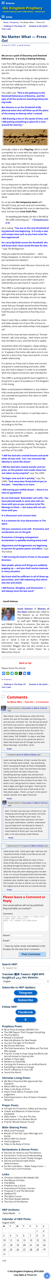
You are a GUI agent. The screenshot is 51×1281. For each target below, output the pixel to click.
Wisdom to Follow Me (14, 1061)
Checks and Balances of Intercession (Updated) (22, 1112)
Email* (6, 940)
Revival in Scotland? (13, 1037)
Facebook (25, 1012)
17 (4, 1244)
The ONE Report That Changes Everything (24, 1032)
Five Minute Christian (14, 1180)
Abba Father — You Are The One (20, 1116)
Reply (10, 749)
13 (24, 1240)
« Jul (4, 1260)
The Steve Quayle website (16, 1198)
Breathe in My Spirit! (39, 26)
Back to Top (25, 663)
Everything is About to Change (19, 1067)
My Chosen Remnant (14, 1045)
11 (11, 1240)
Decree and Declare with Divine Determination (19, 1162)
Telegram (25, 992)
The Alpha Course (13, 1196)
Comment (8, 913)
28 (31, 1249)
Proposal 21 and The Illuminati (19, 1190)
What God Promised (14, 1130)
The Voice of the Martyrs (16, 1201)
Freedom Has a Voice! (15, 1185)
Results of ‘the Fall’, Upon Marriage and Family (23, 1135)
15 (37, 1240)
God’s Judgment (12, 1141)
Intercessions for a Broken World (20, 1119)
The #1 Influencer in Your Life (18, 1069)
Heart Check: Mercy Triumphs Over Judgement (21, 1093)
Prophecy (14, 22)
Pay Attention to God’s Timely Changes (23, 1158)
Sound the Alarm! (12, 1072)
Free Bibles (9, 1182)
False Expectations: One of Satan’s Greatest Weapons (25, 1098)
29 (37, 1249)
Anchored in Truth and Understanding (23, 1155)
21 (31, 1244)
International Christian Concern (19, 1188)
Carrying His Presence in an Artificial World (25, 1064)
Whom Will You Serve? (15, 1086)
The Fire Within (11, 1035)
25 (11, 1249)
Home (5, 22)
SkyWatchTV (10, 1193)
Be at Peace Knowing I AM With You (21, 1029)
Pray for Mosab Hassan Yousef (19, 1121)
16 (44, 1240)
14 (31, 1240)
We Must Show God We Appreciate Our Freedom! (23, 1082)
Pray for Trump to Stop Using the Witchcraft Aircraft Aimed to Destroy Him (26, 1055)
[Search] (4, 968)
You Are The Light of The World (19, 1043)
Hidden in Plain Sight (14, 1059)
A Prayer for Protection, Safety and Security (25, 1108)
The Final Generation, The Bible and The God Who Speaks (26, 1049)
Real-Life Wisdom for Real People (20, 1040)
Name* (6, 935)
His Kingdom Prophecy (22, 8)
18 (11, 1244)
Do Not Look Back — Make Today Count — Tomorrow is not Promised (25, 1167)
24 (4, 1249)
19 (18, 1244)
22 (37, 1244)
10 (4, 1240)
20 (24, 1244)
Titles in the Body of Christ (17, 1089)
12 (18, 1240)
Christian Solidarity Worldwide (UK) (21, 1177)
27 (24, 1249)
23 (44, 1244)
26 (18, 1249)
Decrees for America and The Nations (22, 1152)
